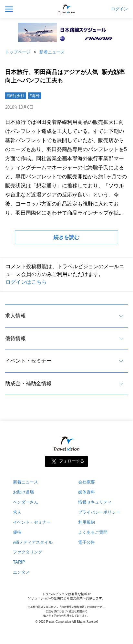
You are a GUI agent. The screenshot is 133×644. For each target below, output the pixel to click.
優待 (17, 532)
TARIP (19, 562)
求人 (17, 512)
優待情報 (15, 338)
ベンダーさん (25, 502)
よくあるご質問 (92, 532)
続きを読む (66, 237)
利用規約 (86, 522)
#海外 (35, 95)
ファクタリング (27, 552)
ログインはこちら (26, 282)
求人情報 (15, 315)
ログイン (119, 9)
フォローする (71, 461)
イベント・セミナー (28, 361)
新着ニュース (52, 52)
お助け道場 (23, 492)
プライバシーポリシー (99, 512)
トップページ (17, 52)
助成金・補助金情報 (28, 383)
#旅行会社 (16, 95)
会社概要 (86, 482)
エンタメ (21, 572)
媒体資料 (86, 492)
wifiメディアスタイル (33, 542)
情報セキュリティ (95, 502)
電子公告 (86, 542)
